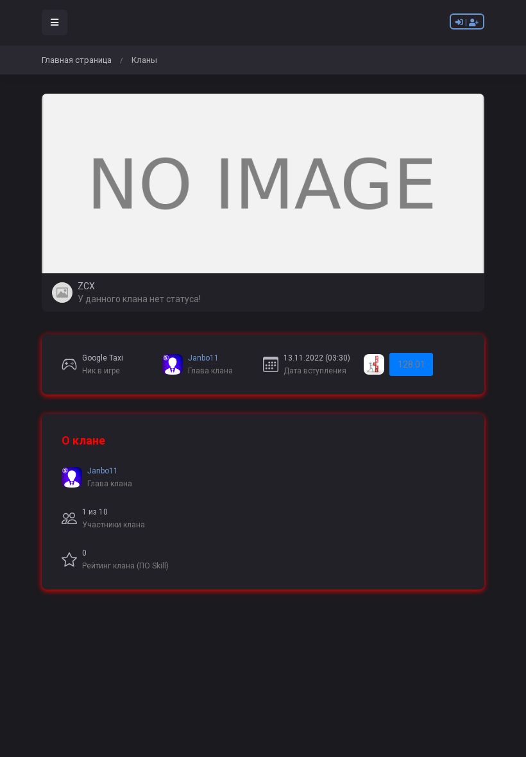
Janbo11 (203, 357)
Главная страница (77, 60)
